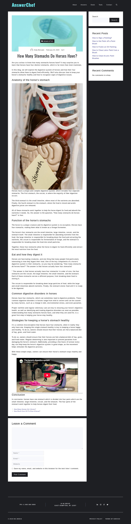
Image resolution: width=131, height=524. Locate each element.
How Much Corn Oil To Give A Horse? (27, 411)
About (75, 5)
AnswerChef (23, 4)
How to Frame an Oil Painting (104, 47)
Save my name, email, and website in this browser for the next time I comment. (46, 468)
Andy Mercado (39, 50)
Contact (109, 5)
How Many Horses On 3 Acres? (25, 409)
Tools (101, 5)
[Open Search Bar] (116, 5)
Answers (84, 5)
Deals (93, 5)
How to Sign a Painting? (102, 38)
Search (95, 16)
